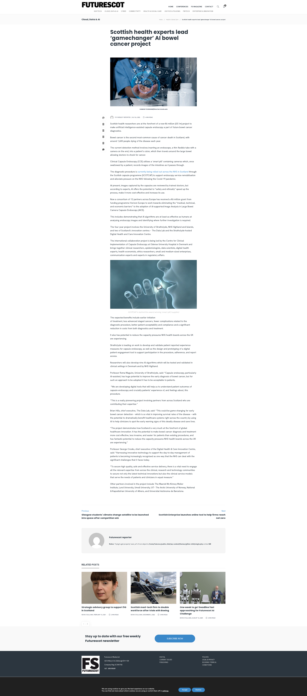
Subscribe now (175, 638)
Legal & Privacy (208, 660)
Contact (209, 7)
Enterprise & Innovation (203, 11)
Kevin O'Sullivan (87, 615)
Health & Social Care (152, 11)
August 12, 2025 (197, 618)
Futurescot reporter (123, 117)
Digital (162, 657)
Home (170, 7)
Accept (184, 690)
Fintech (186, 11)
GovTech (98, 11)
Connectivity (135, 11)
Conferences (182, 7)
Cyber (123, 11)
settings (165, 691)
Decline (198, 690)
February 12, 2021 (100, 615)
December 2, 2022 (149, 615)
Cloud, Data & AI (111, 11)
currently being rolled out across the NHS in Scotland (163, 171)
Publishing (163, 662)
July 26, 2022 (136, 117)
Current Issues (165, 660)
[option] (104, 594)
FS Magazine (196, 7)
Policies (205, 657)
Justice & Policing (172, 11)
